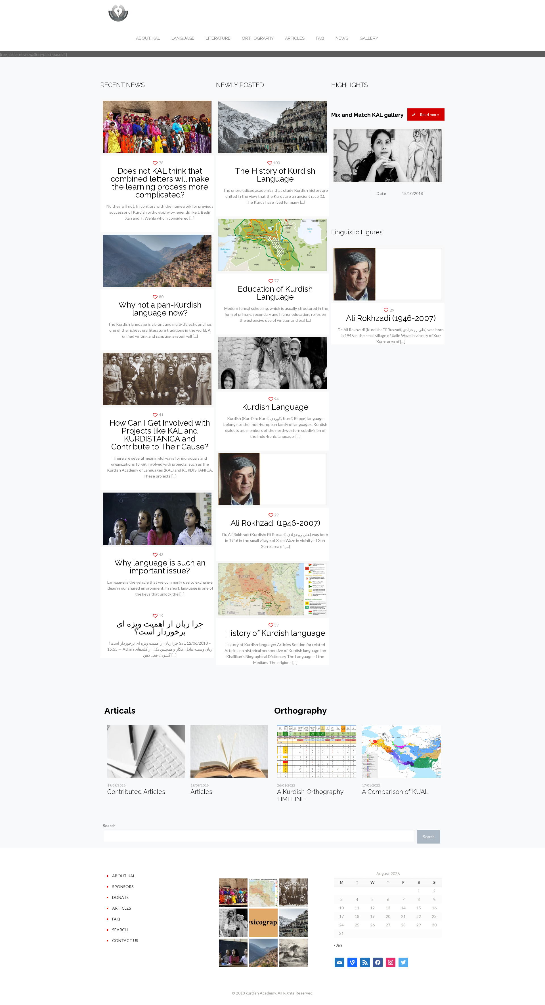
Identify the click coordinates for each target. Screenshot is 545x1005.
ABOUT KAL (123, 875)
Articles (201, 791)
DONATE (120, 897)
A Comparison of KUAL (395, 791)
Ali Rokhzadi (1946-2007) (275, 523)
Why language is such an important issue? (160, 566)
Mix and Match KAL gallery (367, 115)
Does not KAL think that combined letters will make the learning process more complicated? (160, 182)
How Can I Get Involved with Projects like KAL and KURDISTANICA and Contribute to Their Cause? (160, 434)
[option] (146, 762)
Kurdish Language (275, 407)
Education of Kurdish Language (275, 293)
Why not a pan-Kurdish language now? (160, 309)
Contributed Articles (136, 791)
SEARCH (120, 929)
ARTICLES (121, 908)
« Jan (338, 945)
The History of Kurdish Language (275, 175)
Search (109, 825)
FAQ (116, 918)
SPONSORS (123, 886)
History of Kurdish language (275, 633)
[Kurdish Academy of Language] (118, 13)
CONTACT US (125, 940)
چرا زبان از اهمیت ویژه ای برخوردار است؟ (159, 627)
